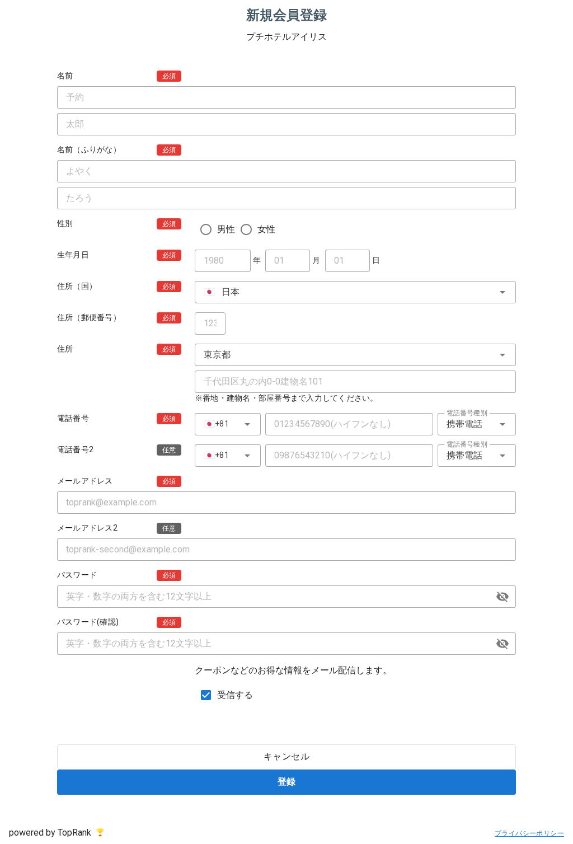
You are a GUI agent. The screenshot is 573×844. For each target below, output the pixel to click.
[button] (502, 596)
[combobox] (355, 292)
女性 (266, 229)
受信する (235, 695)
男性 (226, 229)
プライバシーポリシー (529, 833)
